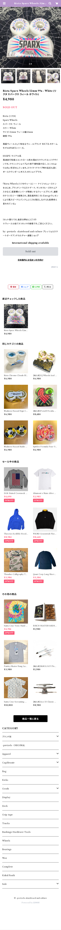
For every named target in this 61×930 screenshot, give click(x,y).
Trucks (6, 823)
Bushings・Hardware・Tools (16, 832)
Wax (4, 858)
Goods (5, 788)
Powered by (27, 903)
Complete (7, 866)
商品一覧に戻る (30, 718)
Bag (4, 771)
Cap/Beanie (8, 762)
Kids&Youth (8, 875)
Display (6, 797)
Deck (5, 806)
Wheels (6, 840)
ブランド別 (6, 736)
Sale (4, 884)
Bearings (6, 849)
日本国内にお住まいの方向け (30, 260)
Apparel (6, 754)
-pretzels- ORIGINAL (13, 745)
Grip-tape (7, 814)
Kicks (5, 780)
